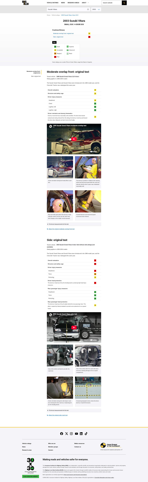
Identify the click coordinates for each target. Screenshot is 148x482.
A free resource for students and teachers (110, 449)
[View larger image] (60, 167)
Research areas (73, 2)
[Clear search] (88, 9)
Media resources (79, 443)
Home (48, 15)
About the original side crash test (58, 415)
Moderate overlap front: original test (63, 33)
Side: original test (58, 37)
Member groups (53, 447)
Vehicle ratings (52, 2)
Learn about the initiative (30, 476)
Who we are (51, 443)
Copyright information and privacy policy (104, 477)
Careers (50, 450)
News (63, 2)
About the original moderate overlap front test (61, 229)
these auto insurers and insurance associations (75, 474)
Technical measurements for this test (59, 224)
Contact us (77, 447)
